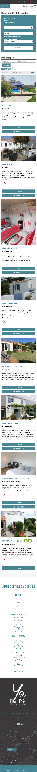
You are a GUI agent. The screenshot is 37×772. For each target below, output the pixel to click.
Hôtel (6, 20)
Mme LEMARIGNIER (9, 303)
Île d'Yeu (10, 749)
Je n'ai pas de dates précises (13, 36)
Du (4, 25)
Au (4, 30)
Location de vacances (11, 18)
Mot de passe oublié (16, 65)
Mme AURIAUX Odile (10, 423)
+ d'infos (18, 128)
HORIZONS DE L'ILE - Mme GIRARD (15, 478)
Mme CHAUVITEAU (9, 248)
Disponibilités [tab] (18, 132)
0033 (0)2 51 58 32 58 (18, 658)
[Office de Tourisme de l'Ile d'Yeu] (18, 695)
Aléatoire (20, 73)
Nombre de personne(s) (10, 39)
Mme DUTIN (7, 164)
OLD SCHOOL (7, 105)
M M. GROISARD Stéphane (12, 541)
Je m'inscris (18, 717)
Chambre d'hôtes (10, 22)
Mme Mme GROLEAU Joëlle (12, 367)
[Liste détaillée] (32, 72)
